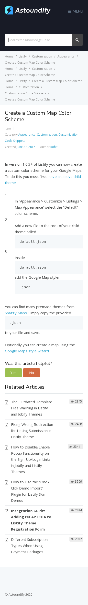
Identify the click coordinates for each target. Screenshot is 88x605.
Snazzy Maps (16, 312)
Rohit (53, 147)
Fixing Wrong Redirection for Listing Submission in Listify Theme (32, 430)
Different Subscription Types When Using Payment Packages (29, 545)
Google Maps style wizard (27, 350)
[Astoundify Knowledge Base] (28, 13)
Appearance (26, 134)
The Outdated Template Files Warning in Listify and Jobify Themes (31, 408)
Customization (47, 134)
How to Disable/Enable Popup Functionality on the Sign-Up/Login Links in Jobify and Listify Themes (31, 459)
